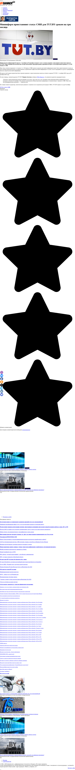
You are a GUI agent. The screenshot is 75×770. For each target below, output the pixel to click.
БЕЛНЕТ (55, 59)
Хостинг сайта (71, 768)
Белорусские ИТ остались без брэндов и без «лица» (13, 559)
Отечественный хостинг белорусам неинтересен (10, 595)
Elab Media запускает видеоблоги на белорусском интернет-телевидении (15, 591)
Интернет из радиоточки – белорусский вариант (10, 651)
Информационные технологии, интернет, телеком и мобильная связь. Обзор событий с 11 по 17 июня (21, 632)
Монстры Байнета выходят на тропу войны (9, 667)
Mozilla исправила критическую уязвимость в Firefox (13, 549)
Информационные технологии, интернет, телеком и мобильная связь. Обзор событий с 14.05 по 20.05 (21, 641)
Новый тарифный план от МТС (8, 552)
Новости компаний (8, 10)
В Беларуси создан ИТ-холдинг (8, 569)
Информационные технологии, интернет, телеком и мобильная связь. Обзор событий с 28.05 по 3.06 (20, 636)
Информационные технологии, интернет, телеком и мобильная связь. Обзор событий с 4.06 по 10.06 (20, 634)
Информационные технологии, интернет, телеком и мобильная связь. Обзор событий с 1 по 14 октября (21, 611)
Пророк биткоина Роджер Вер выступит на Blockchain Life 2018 (16, 567)
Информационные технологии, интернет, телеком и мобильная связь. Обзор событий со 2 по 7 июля (20, 626)
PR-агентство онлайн (4, 673)
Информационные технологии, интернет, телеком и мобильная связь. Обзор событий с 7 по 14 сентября (21, 615)
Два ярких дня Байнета (4, 671)
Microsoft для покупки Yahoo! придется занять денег (11, 662)
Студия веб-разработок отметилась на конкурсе (10, 598)
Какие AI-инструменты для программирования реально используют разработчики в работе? (23, 539)
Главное (5, 7)
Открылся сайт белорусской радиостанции (9, 645)
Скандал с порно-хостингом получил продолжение (10, 658)
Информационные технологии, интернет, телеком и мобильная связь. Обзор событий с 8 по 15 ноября (21, 604)
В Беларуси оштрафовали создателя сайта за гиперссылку (12, 647)
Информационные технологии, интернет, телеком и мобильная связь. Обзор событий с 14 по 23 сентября (21, 613)
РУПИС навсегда (3, 643)
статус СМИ (7, 87)
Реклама (5, 760)
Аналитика (5, 13)
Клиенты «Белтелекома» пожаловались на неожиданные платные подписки (19, 714)
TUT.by (2, 87)
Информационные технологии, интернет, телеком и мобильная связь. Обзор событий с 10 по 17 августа (21, 621)
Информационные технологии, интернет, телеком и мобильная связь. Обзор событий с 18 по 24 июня (21, 630)
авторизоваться (26, 429)
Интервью (5, 14)
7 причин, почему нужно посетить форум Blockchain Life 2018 (15, 579)
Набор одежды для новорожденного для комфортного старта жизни (17, 532)
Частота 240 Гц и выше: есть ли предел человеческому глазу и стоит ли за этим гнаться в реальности (25, 529)
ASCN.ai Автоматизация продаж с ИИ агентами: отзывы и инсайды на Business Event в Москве (24, 542)
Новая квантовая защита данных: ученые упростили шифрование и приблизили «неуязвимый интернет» (28, 547)
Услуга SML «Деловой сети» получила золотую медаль (14, 564)
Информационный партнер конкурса (9, 572)
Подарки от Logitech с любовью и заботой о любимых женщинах (13, 660)
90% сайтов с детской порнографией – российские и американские (17, 554)
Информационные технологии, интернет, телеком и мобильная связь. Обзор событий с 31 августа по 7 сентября (23, 617)
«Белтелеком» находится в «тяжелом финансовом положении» (16, 584)
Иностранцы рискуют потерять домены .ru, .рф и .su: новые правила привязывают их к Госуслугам (26, 534)
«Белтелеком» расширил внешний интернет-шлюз (10, 656)
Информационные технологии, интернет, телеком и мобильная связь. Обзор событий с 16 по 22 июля (21, 623)
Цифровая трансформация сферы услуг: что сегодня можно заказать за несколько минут (22, 524)
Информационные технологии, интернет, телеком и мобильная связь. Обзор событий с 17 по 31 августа (21, 619)
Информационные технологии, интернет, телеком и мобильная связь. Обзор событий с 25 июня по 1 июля (21, 628)
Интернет (5, 9)
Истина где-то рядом (4, 600)
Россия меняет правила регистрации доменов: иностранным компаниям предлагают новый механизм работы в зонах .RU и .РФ (34, 527)
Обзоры (5, 11)
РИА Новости (40, 77)
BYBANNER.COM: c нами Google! (7, 654)
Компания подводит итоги (5, 649)
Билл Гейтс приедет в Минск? (6, 669)
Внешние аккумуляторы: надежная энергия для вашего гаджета (16, 544)
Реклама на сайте (7, 517)
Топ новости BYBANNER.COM (8, 537)
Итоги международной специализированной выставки (11, 589)
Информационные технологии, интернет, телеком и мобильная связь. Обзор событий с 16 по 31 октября (21, 608)
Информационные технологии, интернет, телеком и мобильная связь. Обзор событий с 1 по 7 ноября (20, 606)
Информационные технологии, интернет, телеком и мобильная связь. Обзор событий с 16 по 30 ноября (21, 602)
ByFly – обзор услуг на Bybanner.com (9, 574)
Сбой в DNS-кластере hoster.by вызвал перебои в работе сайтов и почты (18, 469)
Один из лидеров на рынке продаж (9, 582)
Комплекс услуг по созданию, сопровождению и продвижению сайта (14, 587)
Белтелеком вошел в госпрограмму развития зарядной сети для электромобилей (21, 522)
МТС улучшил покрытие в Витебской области (11, 557)
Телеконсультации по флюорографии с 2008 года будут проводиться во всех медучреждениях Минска (21, 593)
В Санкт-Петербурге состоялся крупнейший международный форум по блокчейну (20, 562)
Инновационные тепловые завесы (8, 577)
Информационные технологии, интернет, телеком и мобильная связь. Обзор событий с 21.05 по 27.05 (21, 639)
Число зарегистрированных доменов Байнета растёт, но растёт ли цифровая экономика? (22, 489)
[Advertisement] (37, 442)
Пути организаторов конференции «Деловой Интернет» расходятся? (14, 664)
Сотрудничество (7, 761)
